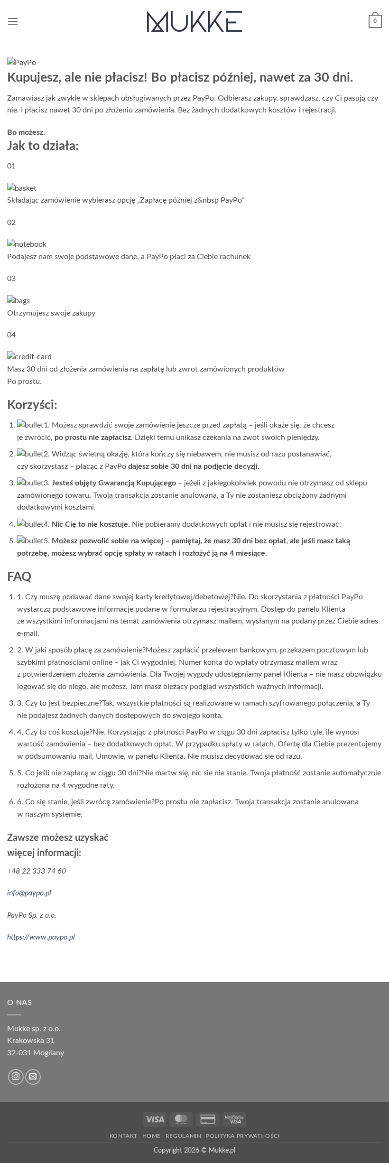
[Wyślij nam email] (33, 1077)
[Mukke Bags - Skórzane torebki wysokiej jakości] (194, 21)
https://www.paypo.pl (41, 937)
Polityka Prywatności (242, 1136)
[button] (13, 21)
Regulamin (184, 1136)
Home (151, 1136)
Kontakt (124, 1136)
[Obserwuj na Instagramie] (16, 1077)
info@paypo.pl (29, 893)
